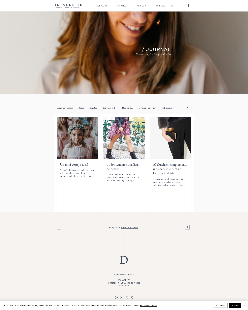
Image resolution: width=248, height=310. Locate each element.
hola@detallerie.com (124, 274)
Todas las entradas (65, 108)
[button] (171, 5)
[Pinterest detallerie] (126, 297)
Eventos (93, 108)
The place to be (109, 108)
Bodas (81, 108)
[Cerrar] (244, 305)
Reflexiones (167, 108)
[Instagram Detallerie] (117, 297)
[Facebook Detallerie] (131, 297)
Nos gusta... (127, 108)
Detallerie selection (147, 108)
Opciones (220, 305)
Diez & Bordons (129, 228)
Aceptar (235, 305)
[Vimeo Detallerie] (122, 297)
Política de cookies (148, 305)
